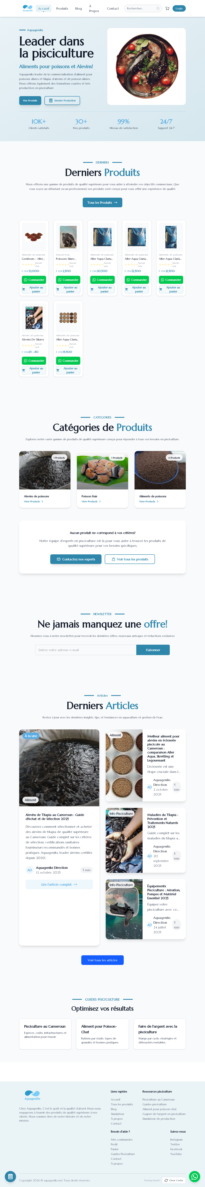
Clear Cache (176, 1180)
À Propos (94, 8)
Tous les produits (122, 1104)
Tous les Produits (99, 202)
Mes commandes (122, 1139)
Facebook (176, 1149)
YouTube (176, 1154)
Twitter (175, 1144)
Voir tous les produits (132, 559)
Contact (113, 8)
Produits (62, 8)
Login (179, 8)
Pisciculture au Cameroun (159, 1099)
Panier (115, 1149)
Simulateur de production (159, 1119)
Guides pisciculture (155, 1104)
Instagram (176, 1139)
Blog (78, 8)
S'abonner (153, 650)
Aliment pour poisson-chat (160, 1109)
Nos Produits (30, 100)
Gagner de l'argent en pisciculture (164, 1114)
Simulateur (117, 1114)
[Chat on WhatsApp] (194, 1176)
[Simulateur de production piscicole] (10, 1176)
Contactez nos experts (78, 559)
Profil (114, 1144)
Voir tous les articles (102, 960)
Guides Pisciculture (123, 1154)
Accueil (43, 8)
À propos (117, 1119)
